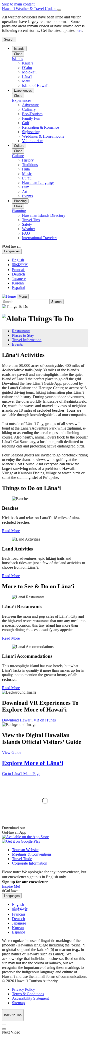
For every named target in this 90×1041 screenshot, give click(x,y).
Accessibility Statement (30, 998)
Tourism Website (25, 850)
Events (17, 344)
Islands (19, 49)
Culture (19, 146)
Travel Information (27, 340)
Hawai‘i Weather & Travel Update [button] (29, 8)
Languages (12, 251)
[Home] (9, 296)
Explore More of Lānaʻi (32, 763)
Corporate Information (29, 863)
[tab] (45, 8)
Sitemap (18, 1003)
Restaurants (21, 331)
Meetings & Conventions (32, 854)
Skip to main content (18, 4)
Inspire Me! (11, 886)
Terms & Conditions (28, 994)
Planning (20, 201)
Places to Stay (23, 335)
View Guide (11, 752)
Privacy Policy (23, 989)
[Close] (59, 10)
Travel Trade (22, 859)
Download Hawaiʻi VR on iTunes (29, 720)
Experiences (23, 90)
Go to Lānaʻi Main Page (21, 773)
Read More (11, 531)
